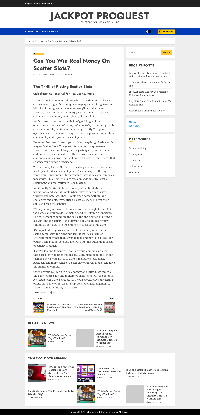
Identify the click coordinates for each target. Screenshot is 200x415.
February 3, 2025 (56, 342)
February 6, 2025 (56, 379)
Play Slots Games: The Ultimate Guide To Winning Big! (51, 393)
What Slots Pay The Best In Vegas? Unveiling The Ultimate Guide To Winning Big (107, 336)
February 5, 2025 (134, 376)
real (49, 292)
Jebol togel (134, 125)
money (43, 292)
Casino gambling (137, 148)
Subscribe (168, 31)
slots (54, 292)
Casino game (38, 54)
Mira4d (133, 122)
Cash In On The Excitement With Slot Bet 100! (109, 371)
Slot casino (134, 172)
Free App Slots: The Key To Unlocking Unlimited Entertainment (147, 371)
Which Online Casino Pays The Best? (60, 337)
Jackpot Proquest (100, 16)
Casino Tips (135, 160)
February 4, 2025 (36, 398)
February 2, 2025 (104, 346)
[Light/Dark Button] (148, 31)
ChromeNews (108, 412)
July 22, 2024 (57, 75)
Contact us (31, 31)
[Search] (154, 31)
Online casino (136, 166)
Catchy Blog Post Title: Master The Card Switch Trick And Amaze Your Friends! (61, 371)
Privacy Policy (50, 31)
